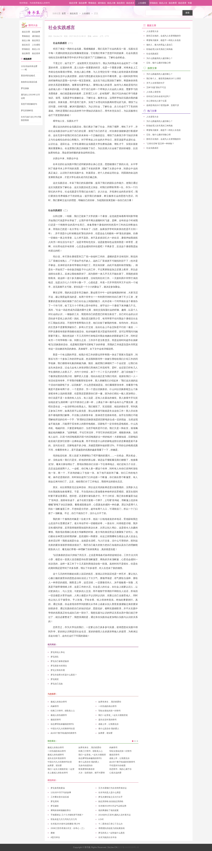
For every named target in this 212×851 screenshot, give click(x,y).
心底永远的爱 (115, 773)
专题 (190, 3)
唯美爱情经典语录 (86, 769)
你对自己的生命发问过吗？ (158, 96)
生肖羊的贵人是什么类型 (109, 792)
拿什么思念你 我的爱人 (108, 728)
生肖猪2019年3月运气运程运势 (112, 806)
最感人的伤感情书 (59, 715)
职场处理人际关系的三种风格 (159, 49)
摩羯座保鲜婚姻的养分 (61, 810)
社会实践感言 (152, 54)
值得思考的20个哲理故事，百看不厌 (162, 105)
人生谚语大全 (152, 31)
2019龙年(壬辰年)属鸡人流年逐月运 (114, 815)
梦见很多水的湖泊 (59, 666)
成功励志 (102, 3)
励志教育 (173, 3)
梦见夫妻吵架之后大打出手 (110, 797)
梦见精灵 (55, 679)
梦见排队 (55, 657)
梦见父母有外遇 (58, 670)
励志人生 (163, 3)
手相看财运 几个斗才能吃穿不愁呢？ (67, 815)
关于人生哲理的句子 (155, 83)
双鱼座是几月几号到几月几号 (64, 819)
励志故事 (83, 3)
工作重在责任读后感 (60, 797)
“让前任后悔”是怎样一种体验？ (160, 143)
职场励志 (154, 3)
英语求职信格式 (28, 75)
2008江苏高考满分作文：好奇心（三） (68, 828)
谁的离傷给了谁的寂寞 (108, 810)
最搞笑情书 (56, 719)
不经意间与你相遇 (117, 765)
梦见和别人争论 (58, 652)
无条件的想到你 (85, 765)
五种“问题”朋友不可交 (156, 87)
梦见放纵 (25, 88)
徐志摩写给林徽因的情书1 (62, 724)
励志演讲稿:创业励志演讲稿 (110, 801)
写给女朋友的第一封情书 (109, 711)
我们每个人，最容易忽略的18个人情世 (163, 78)
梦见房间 (55, 801)
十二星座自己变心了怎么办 (110, 824)
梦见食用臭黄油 (58, 788)
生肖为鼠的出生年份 (107, 837)
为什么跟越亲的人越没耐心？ (159, 58)
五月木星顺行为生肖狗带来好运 (112, 788)
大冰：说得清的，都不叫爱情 (91, 773)
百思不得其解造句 (29, 104)
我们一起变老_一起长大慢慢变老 (113, 715)
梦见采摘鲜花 (27, 110)
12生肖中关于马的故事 (61, 792)
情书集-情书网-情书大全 (33, 12)
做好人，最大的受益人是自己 (159, 45)
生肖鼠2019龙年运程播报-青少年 (65, 824)
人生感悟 (142, 3)
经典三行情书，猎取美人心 (63, 711)
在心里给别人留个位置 (156, 101)
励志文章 (73, 3)
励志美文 (121, 3)
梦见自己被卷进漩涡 (60, 661)
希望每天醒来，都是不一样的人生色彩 (163, 40)
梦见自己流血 (57, 684)
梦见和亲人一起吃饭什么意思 (111, 833)
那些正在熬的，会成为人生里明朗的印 (163, 36)
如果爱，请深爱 (105, 733)
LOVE (101, 819)
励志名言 (130, 3)
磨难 (53, 833)
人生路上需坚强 (153, 92)
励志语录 (182, 3)
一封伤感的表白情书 (107, 706)
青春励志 (92, 3)
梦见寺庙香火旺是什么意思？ (64, 675)
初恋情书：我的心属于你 (120, 769)
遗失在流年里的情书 (107, 719)
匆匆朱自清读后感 (29, 82)
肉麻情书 (55, 706)
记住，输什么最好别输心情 (158, 62)
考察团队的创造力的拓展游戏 (111, 828)
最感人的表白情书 (59, 702)
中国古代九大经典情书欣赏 (63, 728)
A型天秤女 (55, 837)
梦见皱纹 (55, 806)
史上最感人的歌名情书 (58, 773)
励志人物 (111, 3)
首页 (64, 13)
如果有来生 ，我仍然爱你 (109, 702)
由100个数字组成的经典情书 (63, 733)
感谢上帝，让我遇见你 (108, 724)
